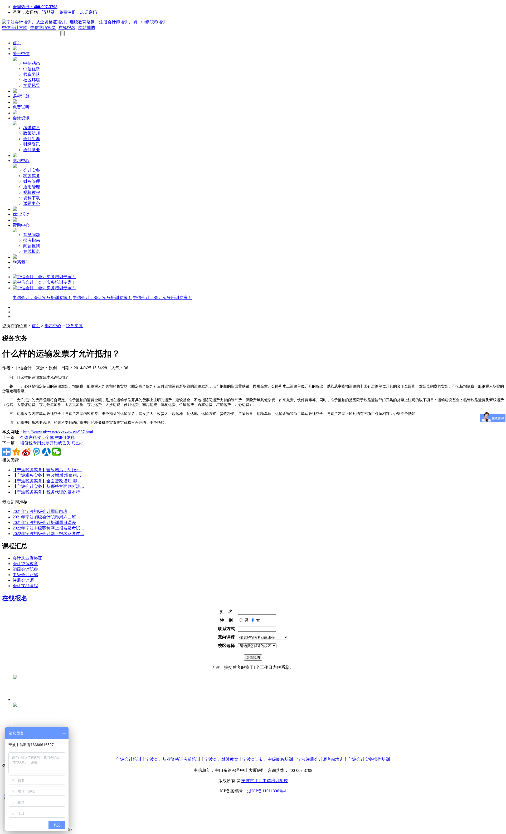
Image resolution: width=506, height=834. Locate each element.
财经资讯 (31, 144)
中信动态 (31, 63)
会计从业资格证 (27, 558)
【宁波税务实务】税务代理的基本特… (48, 492)
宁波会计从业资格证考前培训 (172, 759)
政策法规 (31, 133)
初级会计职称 (25, 569)
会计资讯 (21, 118)
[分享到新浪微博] (26, 452)
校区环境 (31, 80)
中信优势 (31, 69)
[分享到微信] (56, 452)
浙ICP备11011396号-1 (267, 791)
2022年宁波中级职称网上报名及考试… (48, 528)
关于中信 (21, 53)
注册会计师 (23, 580)
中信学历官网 (43, 27)
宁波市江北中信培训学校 (264, 780)
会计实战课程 (25, 585)
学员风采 (31, 85)
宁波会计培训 (128, 759)
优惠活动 (21, 214)
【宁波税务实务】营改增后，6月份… (47, 470)
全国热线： (35, 6)
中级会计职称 (25, 574)
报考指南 (31, 240)
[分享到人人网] (46, 452)
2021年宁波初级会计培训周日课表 (44, 522)
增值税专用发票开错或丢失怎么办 (51, 443)
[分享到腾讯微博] (36, 452)
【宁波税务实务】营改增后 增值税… (47, 475)
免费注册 (67, 12)
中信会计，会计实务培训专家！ (42, 297)
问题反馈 (31, 246)
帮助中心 (21, 225)
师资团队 (31, 74)
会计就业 (31, 150)
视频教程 (31, 192)
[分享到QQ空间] (16, 452)
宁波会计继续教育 (221, 759)
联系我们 (21, 262)
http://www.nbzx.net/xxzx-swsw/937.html (58, 432)
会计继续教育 (25, 563)
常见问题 (31, 235)
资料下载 (31, 198)
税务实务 (31, 176)
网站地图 (86, 27)
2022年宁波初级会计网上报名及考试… (48, 533)
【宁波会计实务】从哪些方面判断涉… (48, 486)
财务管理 (31, 181)
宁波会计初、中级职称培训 (267, 759)
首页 (17, 43)
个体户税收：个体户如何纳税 (47, 437)
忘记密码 (88, 12)
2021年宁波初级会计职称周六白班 (44, 517)
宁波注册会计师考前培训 (320, 759)
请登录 (48, 12)
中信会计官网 (14, 27)
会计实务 (31, 170)
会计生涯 (31, 138)
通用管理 (31, 187)
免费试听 (21, 107)
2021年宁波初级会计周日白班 (40, 511)
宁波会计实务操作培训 (369, 759)
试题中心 (31, 203)
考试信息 (31, 127)
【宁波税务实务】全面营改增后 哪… (47, 481)
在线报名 (67, 27)
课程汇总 (21, 96)
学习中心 (21, 160)
